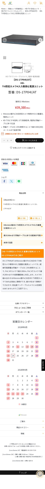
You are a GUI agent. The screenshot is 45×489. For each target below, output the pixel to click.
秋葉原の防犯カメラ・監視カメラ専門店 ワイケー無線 (10, 3)
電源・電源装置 (34, 76)
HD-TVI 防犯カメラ (32, 9)
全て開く (23, 218)
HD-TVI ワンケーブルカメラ (11, 11)
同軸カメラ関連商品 (15, 9)
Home (3, 9)
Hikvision (25, 101)
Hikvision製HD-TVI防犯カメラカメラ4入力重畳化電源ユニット (22, 226)
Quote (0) (43, 365)
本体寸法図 (8, 242)
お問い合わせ (29, 461)
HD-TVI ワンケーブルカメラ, (17, 76)
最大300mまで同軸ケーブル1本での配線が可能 (22, 235)
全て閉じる (36, 218)
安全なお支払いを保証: (10, 159)
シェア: (4, 177)
